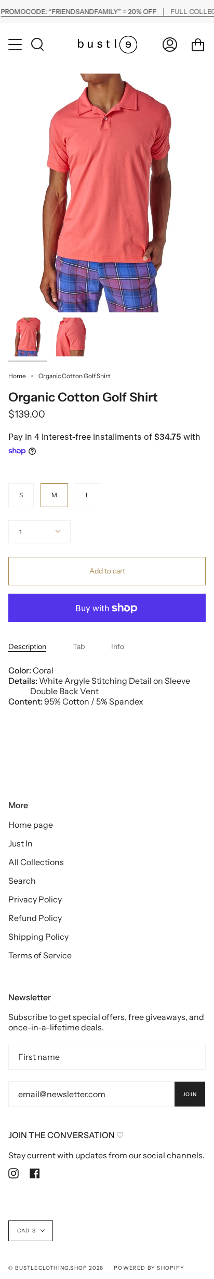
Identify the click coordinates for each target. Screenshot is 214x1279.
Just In (20, 843)
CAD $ (26, 1230)
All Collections (36, 862)
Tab (79, 646)
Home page (30, 825)
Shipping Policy (38, 936)
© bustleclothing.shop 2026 (55, 1267)
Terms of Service (40, 955)
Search (22, 880)
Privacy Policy (35, 899)
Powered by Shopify (149, 1267)
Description (27, 646)
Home (17, 376)
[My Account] (170, 44)
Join (190, 1094)
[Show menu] (16, 44)
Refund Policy (35, 918)
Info (117, 646)
